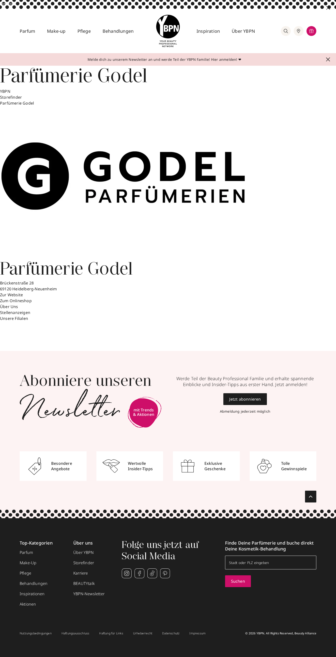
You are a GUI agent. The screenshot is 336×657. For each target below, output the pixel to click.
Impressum (197, 633)
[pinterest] (165, 573)
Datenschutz (171, 633)
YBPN (5, 91)
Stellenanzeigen (15, 312)
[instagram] (127, 573)
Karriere (80, 573)
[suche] (286, 31)
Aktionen (28, 604)
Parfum (27, 31)
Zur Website (11, 294)
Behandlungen (118, 31)
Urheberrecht (142, 633)
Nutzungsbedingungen (36, 633)
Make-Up (28, 562)
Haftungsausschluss (75, 633)
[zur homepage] (168, 31)
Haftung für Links (111, 633)
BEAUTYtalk (84, 583)
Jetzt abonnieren (245, 399)
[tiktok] (152, 573)
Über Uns (9, 306)
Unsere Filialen (14, 318)
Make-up (56, 31)
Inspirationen (32, 593)
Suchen (238, 581)
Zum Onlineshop (16, 300)
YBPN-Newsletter (89, 593)
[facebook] (139, 573)
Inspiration (208, 31)
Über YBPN (243, 31)
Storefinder (11, 97)
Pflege (84, 31)
